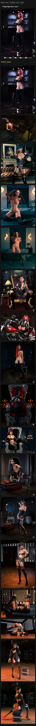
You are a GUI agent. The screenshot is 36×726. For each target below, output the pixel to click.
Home (2, 2)
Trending (12, 2)
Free (17, 2)
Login (22, 2)
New (7, 2)
